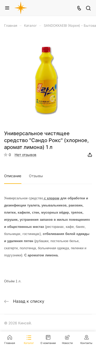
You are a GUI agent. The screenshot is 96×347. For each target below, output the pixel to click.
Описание (12, 176)
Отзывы (36, 176)
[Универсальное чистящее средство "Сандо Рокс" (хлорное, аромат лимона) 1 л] (48, 80)
